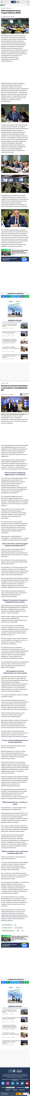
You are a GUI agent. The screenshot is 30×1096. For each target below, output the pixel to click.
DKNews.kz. (9, 61)
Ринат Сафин (26, 393)
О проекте (8, 1089)
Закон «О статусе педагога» (17, 762)
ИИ (22, 930)
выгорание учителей (7, 927)
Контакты (22, 1089)
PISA (18, 930)
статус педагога (18, 927)
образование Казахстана (8, 930)
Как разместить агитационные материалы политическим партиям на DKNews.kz (15, 1080)
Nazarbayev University (18, 447)
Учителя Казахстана (7, 925)
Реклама (14, 1089)
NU (15, 925)
